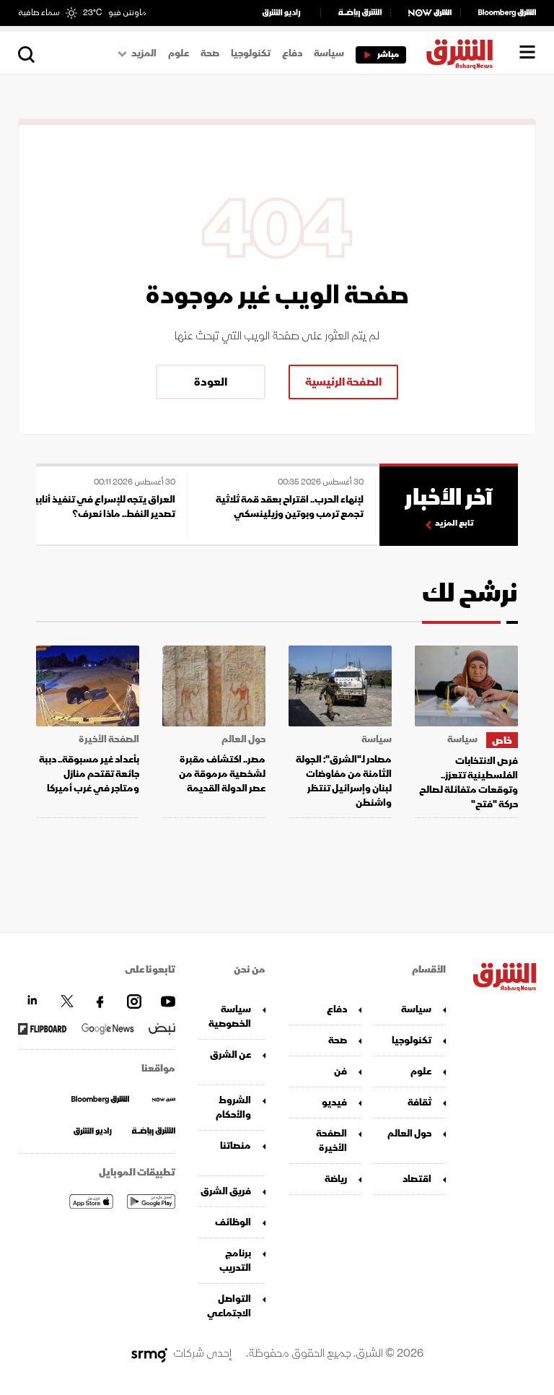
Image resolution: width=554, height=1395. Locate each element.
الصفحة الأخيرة (109, 739)
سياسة (329, 53)
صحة (210, 53)
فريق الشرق (226, 1191)
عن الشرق (230, 1054)
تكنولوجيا (251, 53)
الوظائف (233, 1222)
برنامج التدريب (235, 1260)
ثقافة (419, 1102)
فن (340, 1071)
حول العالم (243, 739)
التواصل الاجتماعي (229, 1305)
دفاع (292, 53)
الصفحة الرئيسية (343, 382)
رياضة (336, 1178)
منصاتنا (235, 1145)
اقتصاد (417, 1178)
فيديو (334, 1102)
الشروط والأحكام (233, 1107)
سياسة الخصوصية (229, 1016)
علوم (178, 53)
